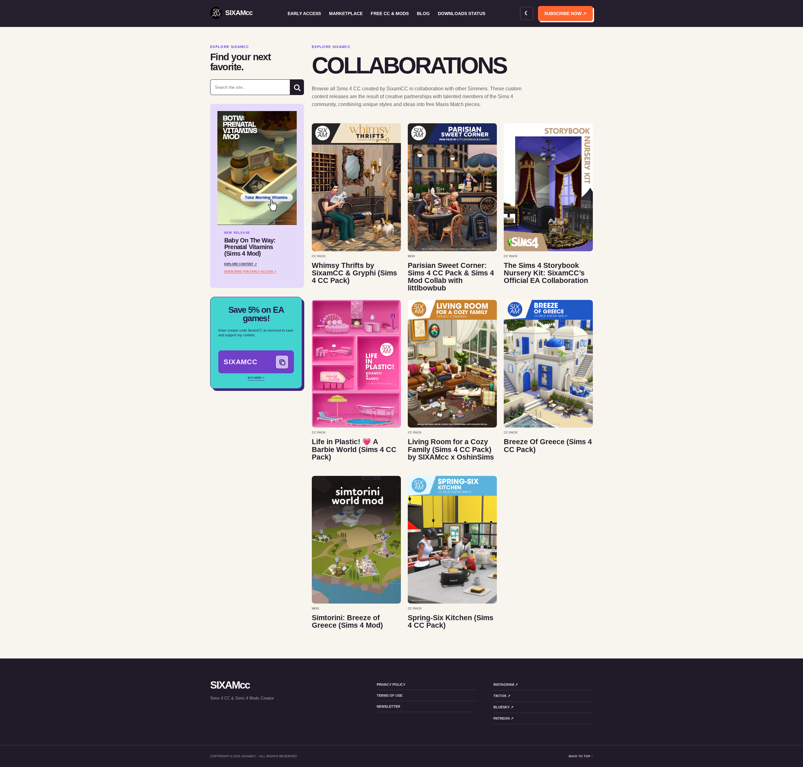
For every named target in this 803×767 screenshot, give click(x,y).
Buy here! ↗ (256, 377)
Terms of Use (389, 695)
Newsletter (388, 706)
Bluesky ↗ (503, 707)
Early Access (304, 13)
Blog (423, 13)
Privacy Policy (391, 684)
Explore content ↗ (240, 264)
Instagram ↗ (505, 684)
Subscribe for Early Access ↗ (250, 271)
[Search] (297, 87)
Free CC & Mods (390, 13)
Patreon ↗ (503, 718)
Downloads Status (461, 13)
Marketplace (346, 13)
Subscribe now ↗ (565, 13)
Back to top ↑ (581, 756)
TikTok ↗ (501, 696)
